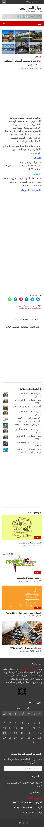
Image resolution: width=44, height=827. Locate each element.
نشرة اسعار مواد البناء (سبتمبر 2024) (22, 326)
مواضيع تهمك (34, 512)
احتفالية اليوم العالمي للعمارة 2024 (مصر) (23, 613)
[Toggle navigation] (39, 23)
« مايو (39, 747)
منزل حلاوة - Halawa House (28, 424)
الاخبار (38, 643)
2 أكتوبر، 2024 (36, 651)
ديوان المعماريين (31, 8)
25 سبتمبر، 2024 (35, 68)
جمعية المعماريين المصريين (27, 306)
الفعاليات (38, 57)
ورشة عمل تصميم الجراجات (26, 319)
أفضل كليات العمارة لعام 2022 (27, 406)
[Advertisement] (22, 93)
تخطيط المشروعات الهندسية (29, 578)
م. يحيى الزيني (23, 68)
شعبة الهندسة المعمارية (33, 308)
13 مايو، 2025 (36, 546)
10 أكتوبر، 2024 (35, 616)
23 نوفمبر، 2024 (35, 581)
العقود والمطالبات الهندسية (30, 543)
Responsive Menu (4, 2)
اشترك (35, 776)
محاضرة (22, 308)
